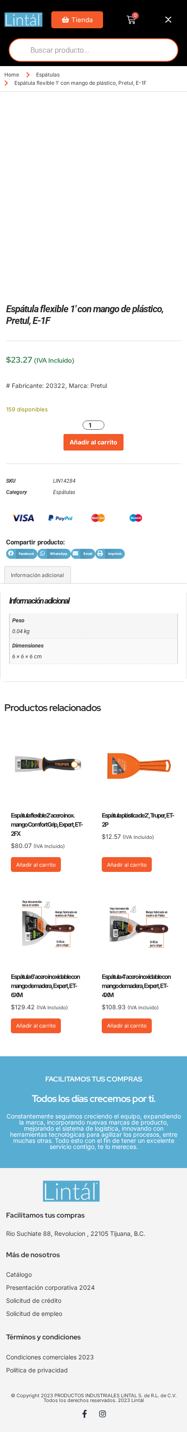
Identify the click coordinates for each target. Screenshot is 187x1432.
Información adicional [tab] (37, 575)
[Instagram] (102, 1414)
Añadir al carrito (93, 442)
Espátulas (48, 74)
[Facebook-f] (85, 1414)
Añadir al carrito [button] (36, 864)
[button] (21, 554)
